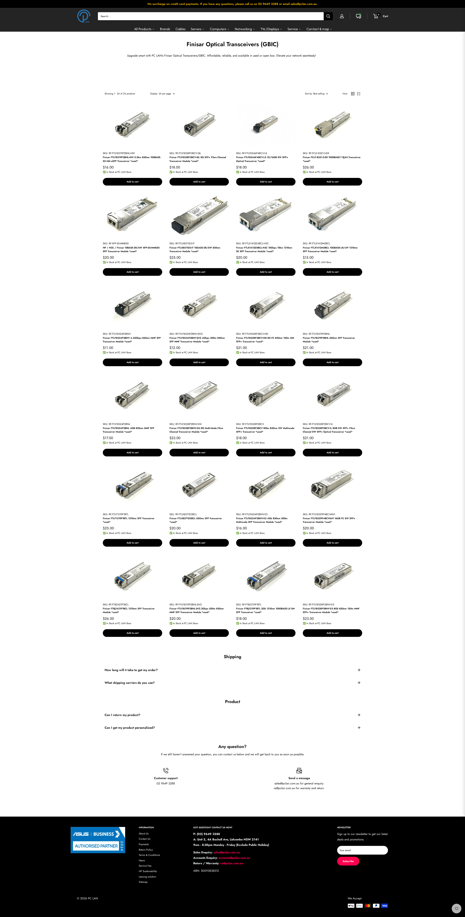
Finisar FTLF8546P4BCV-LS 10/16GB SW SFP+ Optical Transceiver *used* (262, 159)
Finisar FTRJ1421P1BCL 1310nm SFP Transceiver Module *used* (129, 610)
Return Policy (146, 850)
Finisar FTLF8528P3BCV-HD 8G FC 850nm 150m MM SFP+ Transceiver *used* (265, 339)
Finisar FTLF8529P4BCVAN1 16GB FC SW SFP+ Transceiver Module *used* (329, 520)
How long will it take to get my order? (131, 670)
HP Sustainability (148, 871)
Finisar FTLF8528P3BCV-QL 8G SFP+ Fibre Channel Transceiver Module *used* (197, 159)
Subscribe (348, 861)
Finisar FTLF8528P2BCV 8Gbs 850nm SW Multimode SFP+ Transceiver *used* (265, 429)
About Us (144, 833)
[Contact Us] (358, 16)
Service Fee (145, 866)
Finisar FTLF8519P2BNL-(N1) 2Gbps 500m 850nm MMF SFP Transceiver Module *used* (196, 610)
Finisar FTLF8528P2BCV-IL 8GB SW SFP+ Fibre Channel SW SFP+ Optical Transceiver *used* (329, 429)
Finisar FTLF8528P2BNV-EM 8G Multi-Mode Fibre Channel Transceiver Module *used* (196, 429)
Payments (144, 844)
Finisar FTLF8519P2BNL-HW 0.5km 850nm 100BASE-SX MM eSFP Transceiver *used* (132, 159)
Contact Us (144, 839)
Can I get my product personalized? (130, 727)
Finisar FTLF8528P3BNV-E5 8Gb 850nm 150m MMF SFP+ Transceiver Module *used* (331, 610)
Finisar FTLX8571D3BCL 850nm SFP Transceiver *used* (195, 520)
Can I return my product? (122, 715)
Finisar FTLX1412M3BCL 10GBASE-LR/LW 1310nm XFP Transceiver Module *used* (330, 249)
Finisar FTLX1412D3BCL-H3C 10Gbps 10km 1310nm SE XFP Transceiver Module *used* (264, 249)
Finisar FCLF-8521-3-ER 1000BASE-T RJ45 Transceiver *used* (332, 159)
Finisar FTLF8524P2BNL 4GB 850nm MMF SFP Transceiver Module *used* (128, 429)
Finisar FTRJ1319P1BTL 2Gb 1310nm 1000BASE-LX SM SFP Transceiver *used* (265, 610)
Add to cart (133, 181)
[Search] (328, 16)
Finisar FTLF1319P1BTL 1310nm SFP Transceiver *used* (128, 520)
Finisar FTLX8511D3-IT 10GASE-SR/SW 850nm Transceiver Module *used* (194, 249)
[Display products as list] (358, 93)
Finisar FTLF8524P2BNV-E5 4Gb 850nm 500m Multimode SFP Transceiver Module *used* (262, 520)
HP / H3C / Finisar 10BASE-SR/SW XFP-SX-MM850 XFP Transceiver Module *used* (131, 249)
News (142, 860)
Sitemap (143, 882)
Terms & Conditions (149, 855)
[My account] (342, 16)
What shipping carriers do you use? (130, 683)
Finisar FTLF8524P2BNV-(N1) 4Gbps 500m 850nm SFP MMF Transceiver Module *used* (197, 339)
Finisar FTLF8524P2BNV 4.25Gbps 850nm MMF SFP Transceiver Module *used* (132, 339)
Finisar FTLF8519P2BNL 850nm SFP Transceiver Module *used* (329, 339)
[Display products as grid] (352, 93)
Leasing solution (147, 876)
